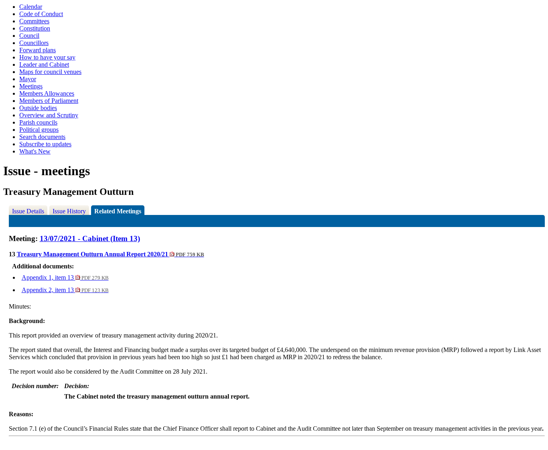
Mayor (27, 79)
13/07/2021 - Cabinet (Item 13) (90, 238)
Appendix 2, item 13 (65, 289)
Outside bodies (38, 107)
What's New (35, 151)
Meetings (31, 86)
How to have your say (47, 57)
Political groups (39, 129)
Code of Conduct (41, 13)
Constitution (34, 28)
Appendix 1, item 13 (65, 277)
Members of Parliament (48, 100)
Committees (34, 21)
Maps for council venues (50, 71)
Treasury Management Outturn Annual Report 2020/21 (110, 254)
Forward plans (37, 50)
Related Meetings (117, 211)
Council (29, 35)
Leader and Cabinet (44, 64)
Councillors (34, 42)
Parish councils (38, 122)
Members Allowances (46, 93)
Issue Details (28, 211)
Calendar (30, 6)
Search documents (42, 136)
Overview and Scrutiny (48, 115)
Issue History (69, 211)
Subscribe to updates (45, 144)
